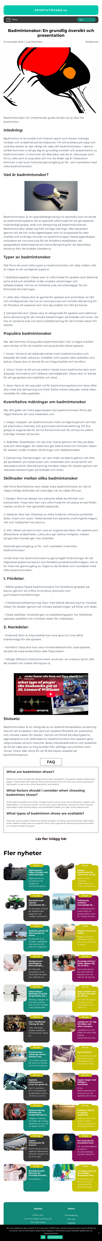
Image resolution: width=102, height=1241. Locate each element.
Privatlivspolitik (55, 1237)
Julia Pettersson (34, 42)
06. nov (36, 1075)
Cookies (71, 1223)
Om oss (71, 1219)
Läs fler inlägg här (51, 839)
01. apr (85, 895)
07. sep (85, 1105)
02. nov (36, 956)
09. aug (36, 1136)
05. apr (85, 1017)
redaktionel (91, 42)
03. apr (36, 1047)
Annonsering (71, 1215)
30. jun (85, 987)
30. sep (36, 987)
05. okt (85, 956)
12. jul (36, 865)
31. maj (36, 895)
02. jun (85, 865)
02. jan (85, 1047)
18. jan (85, 1136)
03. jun (36, 1017)
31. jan (36, 926)
